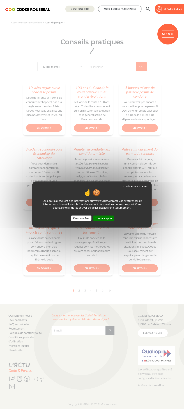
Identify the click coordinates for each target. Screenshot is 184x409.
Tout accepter (103, 218)
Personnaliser (81, 218)
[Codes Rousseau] (27, 9)
